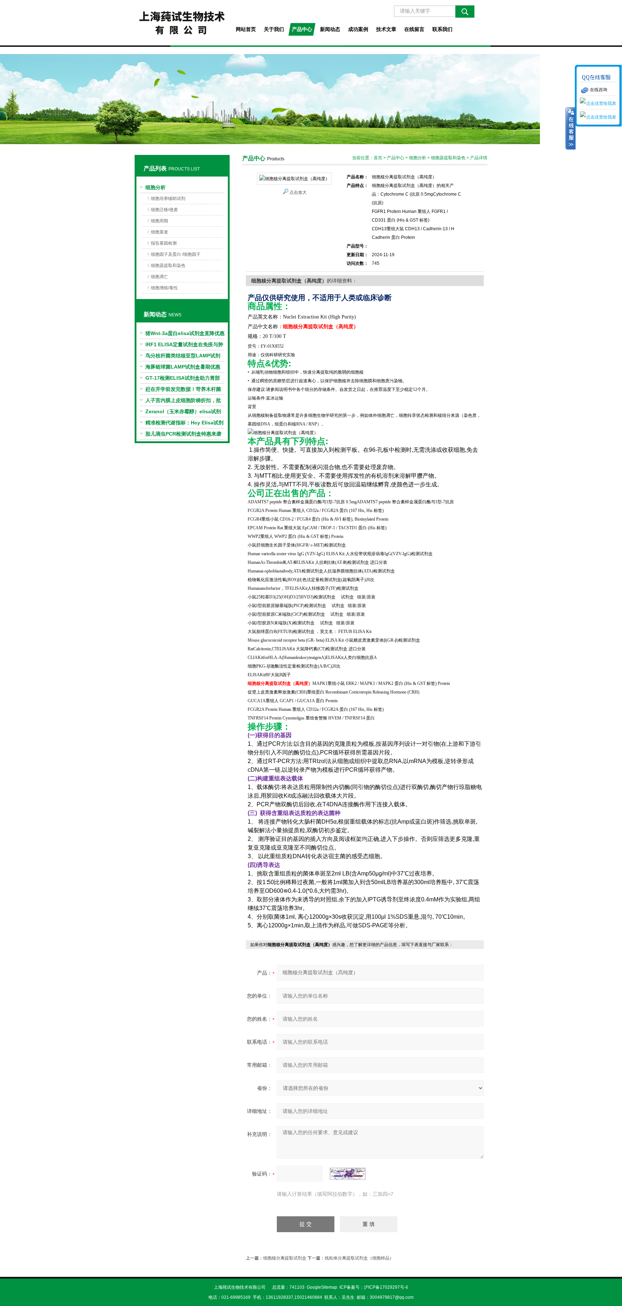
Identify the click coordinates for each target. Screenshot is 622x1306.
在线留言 (414, 29)
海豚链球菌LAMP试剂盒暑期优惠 (182, 367)
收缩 (570, 128)
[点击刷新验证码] (348, 1174)
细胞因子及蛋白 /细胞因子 (175, 254)
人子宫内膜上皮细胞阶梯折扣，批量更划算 (183, 401)
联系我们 (442, 29)
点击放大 (298, 192)
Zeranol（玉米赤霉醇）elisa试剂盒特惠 (183, 413)
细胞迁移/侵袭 (164, 209)
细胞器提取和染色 (168, 265)
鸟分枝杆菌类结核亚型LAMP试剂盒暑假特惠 (182, 357)
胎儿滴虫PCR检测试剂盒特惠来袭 (183, 434)
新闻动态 (330, 29)
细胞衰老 (159, 232)
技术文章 (386, 29)
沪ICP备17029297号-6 (386, 1287)
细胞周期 (159, 220)
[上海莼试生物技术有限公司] (182, 22)
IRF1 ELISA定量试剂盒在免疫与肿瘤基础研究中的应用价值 (184, 346)
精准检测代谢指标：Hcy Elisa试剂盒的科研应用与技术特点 (184, 424)
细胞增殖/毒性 (164, 287)
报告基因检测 (164, 243)
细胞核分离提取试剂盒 (284, 1258)
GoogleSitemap (322, 1287)
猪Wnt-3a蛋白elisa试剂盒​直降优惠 (185, 333)
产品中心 (302, 29)
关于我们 (274, 29)
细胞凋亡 (159, 276)
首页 (378, 157)
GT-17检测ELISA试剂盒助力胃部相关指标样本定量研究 (182, 379)
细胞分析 (155, 187)
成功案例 (358, 29)
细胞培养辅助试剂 (168, 198)
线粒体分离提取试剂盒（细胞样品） (359, 1258)
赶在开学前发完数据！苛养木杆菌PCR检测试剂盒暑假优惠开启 (183, 390)
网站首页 (246, 29)
